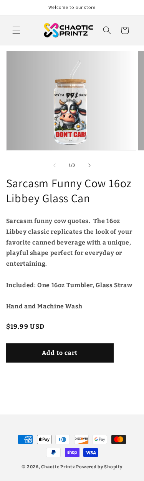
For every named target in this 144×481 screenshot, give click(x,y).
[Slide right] (89, 165)
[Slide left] (54, 165)
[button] (16, 30)
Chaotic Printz (58, 466)
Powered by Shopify (99, 466)
